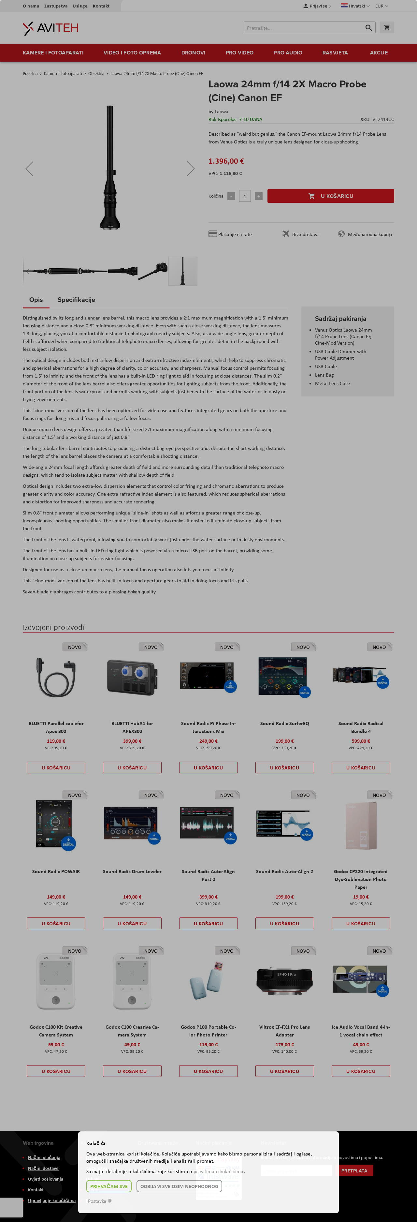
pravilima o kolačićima (219, 1171)
